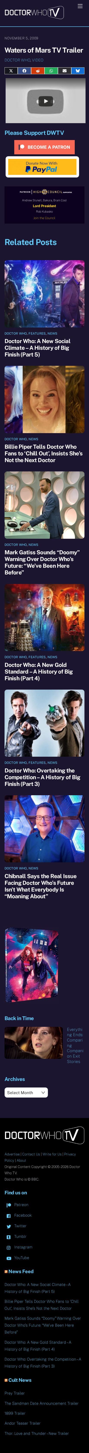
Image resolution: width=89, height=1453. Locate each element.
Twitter (20, 1226)
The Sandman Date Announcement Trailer (42, 1403)
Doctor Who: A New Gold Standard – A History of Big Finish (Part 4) (39, 671)
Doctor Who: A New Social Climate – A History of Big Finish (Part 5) (37, 348)
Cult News (19, 1380)
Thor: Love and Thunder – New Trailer (37, 1433)
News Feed (20, 1271)
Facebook (22, 1215)
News (52, 333)
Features (37, 333)
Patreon (20, 1204)
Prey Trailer (15, 1393)
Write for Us (52, 1154)
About (21, 1160)
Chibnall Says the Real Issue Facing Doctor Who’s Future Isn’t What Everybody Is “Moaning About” (40, 886)
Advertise (12, 1154)
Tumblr (20, 1236)
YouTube (21, 1257)
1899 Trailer (15, 1413)
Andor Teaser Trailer (23, 1423)
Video (37, 60)
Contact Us (31, 1154)
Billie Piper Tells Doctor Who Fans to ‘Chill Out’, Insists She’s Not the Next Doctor (44, 453)
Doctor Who (17, 60)
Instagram (22, 1247)
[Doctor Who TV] (34, 18)
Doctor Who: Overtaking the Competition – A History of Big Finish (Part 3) (42, 777)
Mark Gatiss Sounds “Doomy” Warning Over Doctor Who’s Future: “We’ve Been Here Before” (42, 562)
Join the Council (44, 218)
